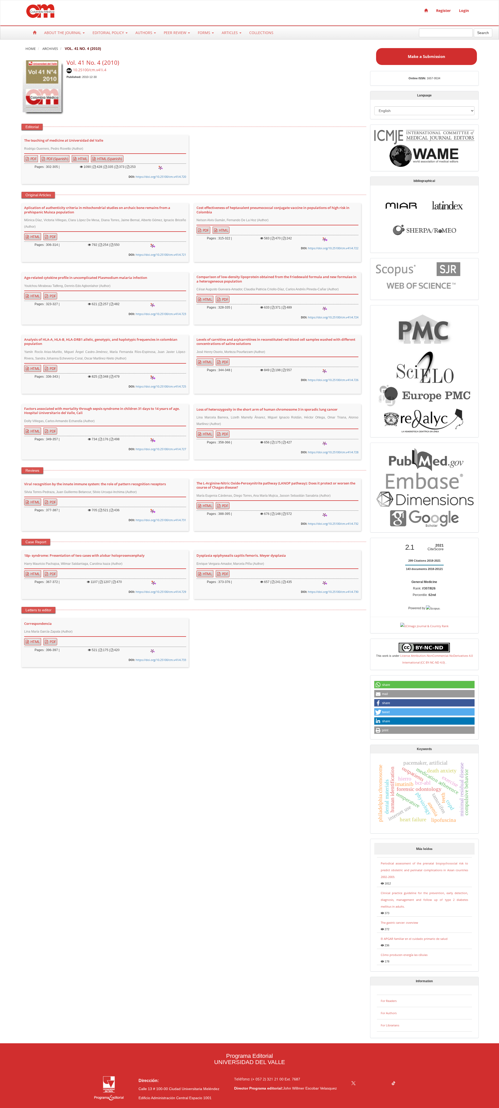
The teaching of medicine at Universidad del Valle (63, 141)
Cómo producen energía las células (404, 955)
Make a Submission (426, 56)
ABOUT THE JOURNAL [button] (63, 32)
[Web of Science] (422, 285)
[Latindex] (447, 205)
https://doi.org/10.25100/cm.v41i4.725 (161, 386)
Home (30, 49)
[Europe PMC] (424, 395)
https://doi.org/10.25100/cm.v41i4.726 (333, 380)
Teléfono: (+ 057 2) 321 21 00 (259, 1079)
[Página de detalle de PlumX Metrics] (160, 168)
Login (464, 10)
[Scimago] (448, 269)
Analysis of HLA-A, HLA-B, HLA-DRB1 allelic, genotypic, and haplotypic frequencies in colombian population (100, 342)
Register (443, 10)
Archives (50, 49)
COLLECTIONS (261, 32)
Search (483, 33)
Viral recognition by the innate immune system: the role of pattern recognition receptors (95, 484)
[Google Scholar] (424, 518)
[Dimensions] (424, 499)
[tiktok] (393, 1083)
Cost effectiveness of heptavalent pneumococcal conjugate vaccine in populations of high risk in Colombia (272, 210)
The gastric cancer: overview (399, 923)
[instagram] (373, 1083)
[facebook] (363, 1083)
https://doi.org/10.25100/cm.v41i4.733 (161, 660)
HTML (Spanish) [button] (109, 158)
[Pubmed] (424, 459)
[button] (424, 685)
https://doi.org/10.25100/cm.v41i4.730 (333, 592)
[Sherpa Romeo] (424, 229)
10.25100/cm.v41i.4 (89, 69)
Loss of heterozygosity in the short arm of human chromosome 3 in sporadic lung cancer (267, 410)
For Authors (389, 1013)
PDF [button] (33, 158)
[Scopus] (396, 269)
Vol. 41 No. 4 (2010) (93, 62)
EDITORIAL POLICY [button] (109, 32)
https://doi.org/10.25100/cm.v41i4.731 (161, 520)
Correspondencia (38, 624)
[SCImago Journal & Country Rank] (424, 625)
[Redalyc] (424, 420)
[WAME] (424, 156)
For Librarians (390, 1025)
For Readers (389, 1001)
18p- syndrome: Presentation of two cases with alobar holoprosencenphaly (84, 556)
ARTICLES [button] (230, 32)
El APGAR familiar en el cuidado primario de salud (414, 939)
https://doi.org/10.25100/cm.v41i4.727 (161, 449)
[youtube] (383, 1083)
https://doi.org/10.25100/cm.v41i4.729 (161, 592)
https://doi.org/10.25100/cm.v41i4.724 (333, 317)
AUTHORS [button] (144, 32)
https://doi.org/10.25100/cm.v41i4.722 (333, 248)
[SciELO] (424, 365)
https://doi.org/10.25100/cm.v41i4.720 (161, 177)
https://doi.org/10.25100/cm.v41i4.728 (333, 452)
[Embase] (424, 480)
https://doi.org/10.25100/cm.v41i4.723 (161, 314)
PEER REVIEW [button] (175, 32)
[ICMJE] (424, 136)
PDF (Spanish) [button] (57, 158)
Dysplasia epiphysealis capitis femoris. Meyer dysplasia (241, 556)
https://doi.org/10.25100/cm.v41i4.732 (333, 524)
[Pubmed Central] (424, 328)
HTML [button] (82, 158)
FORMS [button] (204, 32)
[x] (353, 1083)
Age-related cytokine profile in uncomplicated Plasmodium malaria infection (85, 278)
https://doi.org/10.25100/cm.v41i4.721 (161, 255)
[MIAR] (401, 205)
